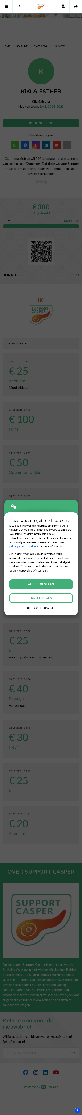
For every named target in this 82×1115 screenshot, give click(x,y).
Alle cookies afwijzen (41, 608)
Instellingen (41, 598)
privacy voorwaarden (22, 546)
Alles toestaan (41, 584)
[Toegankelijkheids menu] (77, 1110)
